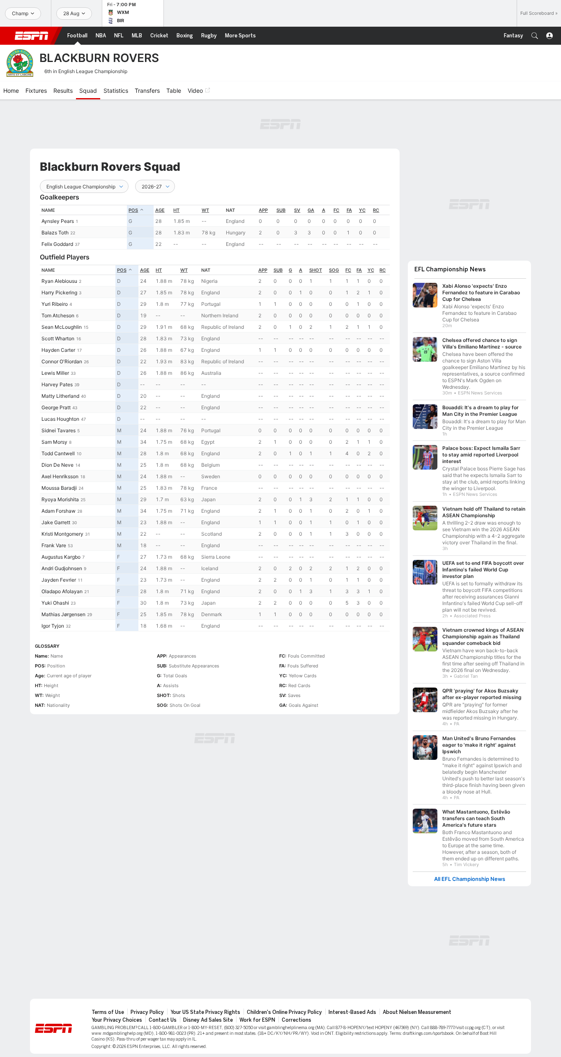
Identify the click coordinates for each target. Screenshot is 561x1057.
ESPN (31, 36)
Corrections (296, 1020)
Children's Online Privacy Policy (284, 1012)
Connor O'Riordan (61, 361)
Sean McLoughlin (61, 327)
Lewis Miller (55, 373)
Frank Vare (53, 545)
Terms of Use (108, 1012)
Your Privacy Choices (117, 1020)
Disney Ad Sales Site (208, 1020)
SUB (280, 210)
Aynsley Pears (57, 221)
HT (176, 210)
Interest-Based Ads (352, 1012)
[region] (215, 227)
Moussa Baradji (59, 488)
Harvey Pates (57, 384)
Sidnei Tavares (58, 430)
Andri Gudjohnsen (61, 568)
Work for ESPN (257, 1020)
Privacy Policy (147, 1012)
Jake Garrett (55, 522)
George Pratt (56, 407)
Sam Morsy (54, 442)
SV (297, 210)
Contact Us (163, 1020)
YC (362, 210)
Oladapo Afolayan (62, 591)
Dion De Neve (57, 465)
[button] (534, 35)
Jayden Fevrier (58, 580)
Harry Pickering (59, 292)
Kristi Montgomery (62, 534)
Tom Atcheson (57, 315)
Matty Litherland (60, 396)
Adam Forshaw (58, 511)
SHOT (315, 270)
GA (311, 210)
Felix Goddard (57, 244)
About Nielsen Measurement (417, 1012)
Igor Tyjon (52, 626)
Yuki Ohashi (55, 603)
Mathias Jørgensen (63, 614)
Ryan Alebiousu (59, 281)
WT (205, 210)
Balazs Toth (55, 232)
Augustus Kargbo (60, 557)
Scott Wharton (57, 338)
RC (376, 210)
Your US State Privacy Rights (205, 1012)
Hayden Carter (58, 350)
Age (160, 210)
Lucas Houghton (60, 419)
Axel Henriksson (59, 476)
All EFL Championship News (469, 879)
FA (349, 210)
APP (263, 210)
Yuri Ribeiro (54, 304)
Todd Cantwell (58, 453)
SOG (334, 270)
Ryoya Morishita (60, 499)
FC (336, 210)
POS (133, 210)
